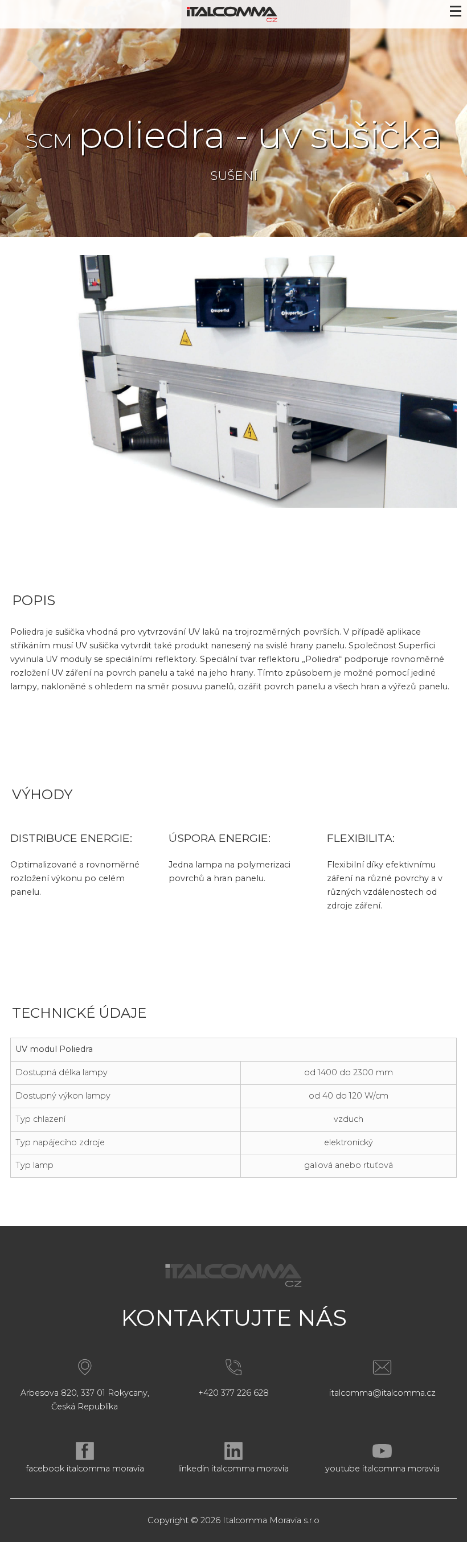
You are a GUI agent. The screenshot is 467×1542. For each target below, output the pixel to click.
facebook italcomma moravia (85, 1468)
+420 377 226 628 (233, 1393)
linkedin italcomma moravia (233, 1468)
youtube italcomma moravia (382, 1468)
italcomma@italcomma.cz (382, 1393)
